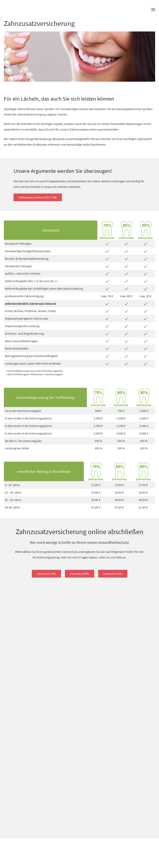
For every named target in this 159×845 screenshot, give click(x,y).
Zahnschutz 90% (112, 573)
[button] (153, 9)
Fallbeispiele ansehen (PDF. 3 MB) (38, 197)
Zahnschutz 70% (46, 573)
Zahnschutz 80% (79, 573)
